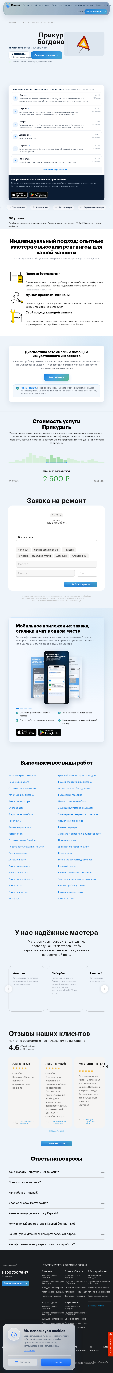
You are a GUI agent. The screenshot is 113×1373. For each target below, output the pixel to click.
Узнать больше (56, 377)
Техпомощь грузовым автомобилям (77, 879)
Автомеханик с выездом (21, 795)
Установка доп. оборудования (74, 788)
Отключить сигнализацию (23, 788)
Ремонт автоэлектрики (70, 892)
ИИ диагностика (42, 5)
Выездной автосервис (70, 795)
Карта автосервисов (84, 5)
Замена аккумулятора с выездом (75, 808)
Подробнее (29, 1351)
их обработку (86, 596)
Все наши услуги (96, 1306)
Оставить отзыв (56, 1143)
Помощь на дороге (19, 782)
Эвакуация (14, 899)
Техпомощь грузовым (51, 1296)
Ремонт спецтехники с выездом (75, 782)
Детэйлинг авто (17, 860)
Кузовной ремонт (67, 866)
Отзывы (68, 5)
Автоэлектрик (66, 899)
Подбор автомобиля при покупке (27, 847)
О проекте (100, 5)
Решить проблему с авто (71, 886)
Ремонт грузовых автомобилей (75, 873)
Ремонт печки (16, 834)
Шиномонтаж (65, 853)
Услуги (26, 5)
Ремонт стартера (67, 827)
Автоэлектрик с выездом (22, 775)
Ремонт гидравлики (19, 866)
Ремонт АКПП (16, 886)
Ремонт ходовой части (21, 879)
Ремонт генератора (19, 801)
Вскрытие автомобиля (21, 814)
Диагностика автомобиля (72, 801)
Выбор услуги (79, 584)
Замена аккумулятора (20, 827)
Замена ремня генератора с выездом (78, 814)
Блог (109, 5)
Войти (80, 11)
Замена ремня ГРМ (18, 873)
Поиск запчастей (18, 853)
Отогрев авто (16, 808)
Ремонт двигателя (18, 892)
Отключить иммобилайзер (23, 840)
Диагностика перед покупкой (74, 847)
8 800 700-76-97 (15, 1272)
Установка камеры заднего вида (75, 860)
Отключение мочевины (70, 821)
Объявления (57, 5)
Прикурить (15, 821)
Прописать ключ (67, 840)
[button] (46, 55)
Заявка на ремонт (94, 11)
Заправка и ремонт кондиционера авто (79, 834)
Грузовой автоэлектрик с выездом (77, 775)
